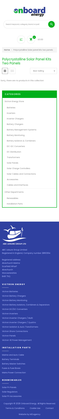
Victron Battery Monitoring (14, 300)
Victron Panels (9, 336)
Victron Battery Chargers (14, 296)
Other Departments (14, 192)
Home (7, 49)
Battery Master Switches (13, 364)
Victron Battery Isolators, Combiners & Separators (26, 305)
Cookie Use (35, 408)
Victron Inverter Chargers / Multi (17, 318)
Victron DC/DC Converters (14, 309)
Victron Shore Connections (15, 331)
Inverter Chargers (15, 118)
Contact (50, 408)
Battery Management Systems (21, 129)
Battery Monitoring (16, 135)
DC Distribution (14, 151)
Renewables (12, 198)
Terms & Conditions (15, 408)
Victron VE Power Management (17, 340)
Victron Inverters (10, 313)
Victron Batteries (10, 291)
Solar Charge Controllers (18, 168)
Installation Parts (15, 203)
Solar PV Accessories (12, 396)
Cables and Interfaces (17, 185)
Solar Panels (12, 162)
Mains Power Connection (14, 372)
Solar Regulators (9, 392)
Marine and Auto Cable (13, 355)
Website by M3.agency (29, 414)
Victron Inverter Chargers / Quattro (19, 322)
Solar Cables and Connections (21, 174)
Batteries (11, 107)
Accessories (12, 179)
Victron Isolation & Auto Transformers (20, 327)
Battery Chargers (15, 124)
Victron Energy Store (14, 101)
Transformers (13, 157)
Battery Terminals (10, 359)
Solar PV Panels (9, 387)
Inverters (11, 113)
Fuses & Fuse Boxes (11, 368)
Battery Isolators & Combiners (21, 140)
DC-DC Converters (16, 146)
